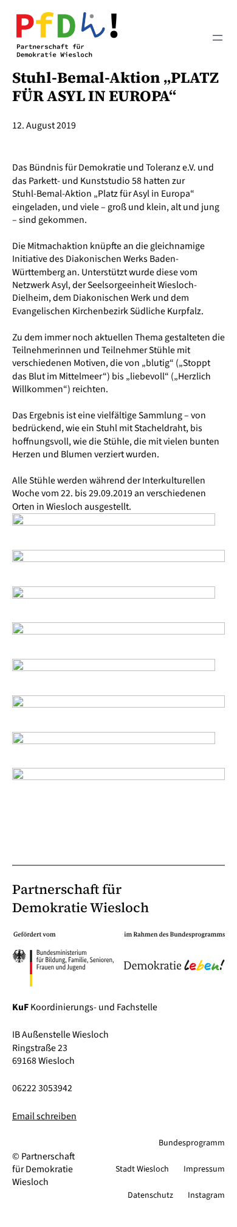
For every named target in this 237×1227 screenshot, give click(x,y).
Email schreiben (44, 1116)
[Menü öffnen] (217, 37)
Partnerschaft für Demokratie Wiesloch (80, 898)
